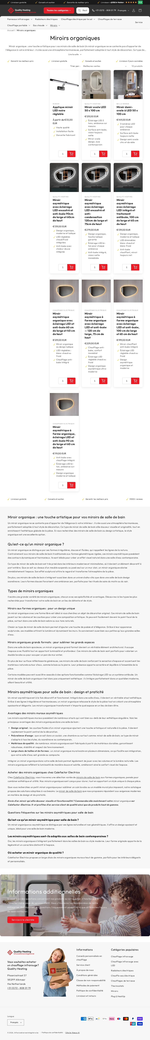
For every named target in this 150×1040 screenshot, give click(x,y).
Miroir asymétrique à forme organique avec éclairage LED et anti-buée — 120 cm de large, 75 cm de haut (96, 325)
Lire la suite (73, 54)
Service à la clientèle (23, 919)
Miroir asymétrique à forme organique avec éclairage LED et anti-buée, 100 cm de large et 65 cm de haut (128, 324)
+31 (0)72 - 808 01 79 (19, 988)
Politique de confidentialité (89, 990)
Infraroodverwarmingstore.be (26, 1033)
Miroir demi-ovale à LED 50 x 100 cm (127, 110)
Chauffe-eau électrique (123, 975)
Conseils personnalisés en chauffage (89, 958)
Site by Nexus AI (72, 1033)
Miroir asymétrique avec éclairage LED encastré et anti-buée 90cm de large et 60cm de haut (63, 210)
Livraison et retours (86, 996)
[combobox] (85, 10)
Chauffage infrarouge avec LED (125, 963)
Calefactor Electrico (24, 777)
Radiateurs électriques (122, 970)
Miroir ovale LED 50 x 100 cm (95, 108)
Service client (83, 965)
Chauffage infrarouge (122, 956)
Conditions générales (87, 975)
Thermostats (117, 986)
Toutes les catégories (57, 10)
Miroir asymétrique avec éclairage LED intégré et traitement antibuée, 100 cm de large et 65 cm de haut (128, 212)
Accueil (11, 30)
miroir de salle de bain (70, 791)
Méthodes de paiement (87, 985)
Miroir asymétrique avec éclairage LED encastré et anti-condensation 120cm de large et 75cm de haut (96, 212)
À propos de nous (85, 970)
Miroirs (114, 991)
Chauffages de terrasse (123, 980)
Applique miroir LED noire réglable (63, 110)
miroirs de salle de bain (88, 777)
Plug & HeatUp (118, 996)
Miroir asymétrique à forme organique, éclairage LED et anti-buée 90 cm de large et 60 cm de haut (64, 437)
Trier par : (75, 66)
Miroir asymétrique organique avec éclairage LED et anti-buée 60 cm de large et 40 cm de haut (64, 324)
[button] (140, 10)
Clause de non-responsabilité (91, 980)
